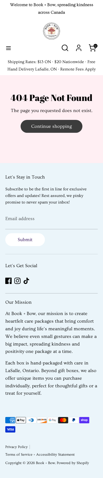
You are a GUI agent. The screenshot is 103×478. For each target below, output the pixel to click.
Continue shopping (51, 126)
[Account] (78, 46)
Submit (25, 239)
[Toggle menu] (8, 47)
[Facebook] (8, 281)
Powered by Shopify (73, 463)
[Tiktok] (26, 281)
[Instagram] (17, 281)
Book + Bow (45, 463)
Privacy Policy (16, 447)
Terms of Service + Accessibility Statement (40, 454)
